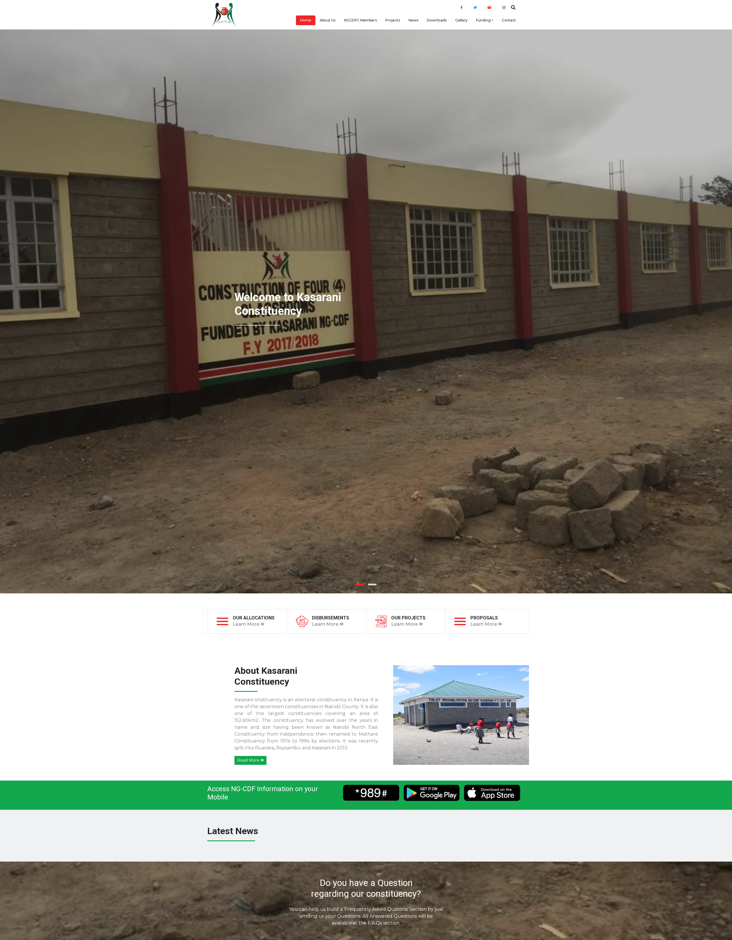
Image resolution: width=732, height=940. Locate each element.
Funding (483, 20)
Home (305, 20)
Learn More (246, 624)
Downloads (437, 20)
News (413, 20)
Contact (509, 20)
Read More (248, 760)
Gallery (461, 20)
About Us (327, 20)
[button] (359, 584)
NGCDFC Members (360, 20)
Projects (392, 20)
